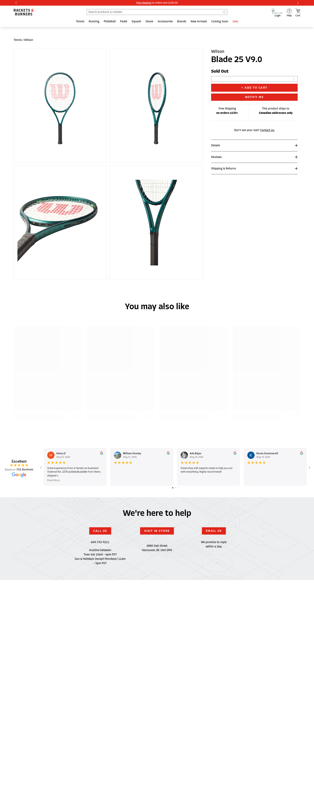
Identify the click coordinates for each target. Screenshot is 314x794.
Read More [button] (53, 480)
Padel (123, 21)
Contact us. (267, 130)
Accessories (165, 21)
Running (94, 21)
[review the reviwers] (101, 454)
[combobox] (157, 12)
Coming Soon (219, 21)
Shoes (149, 21)
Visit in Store (157, 531)
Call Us (100, 531)
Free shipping (143, 3)
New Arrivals (199, 21)
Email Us (214, 531)
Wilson (28, 40)
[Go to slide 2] (175, 487)
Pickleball (110, 21)
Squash (136, 21)
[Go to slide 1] (172, 487)
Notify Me (254, 97)
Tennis (80, 21)
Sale (235, 21)
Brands (181, 21)
